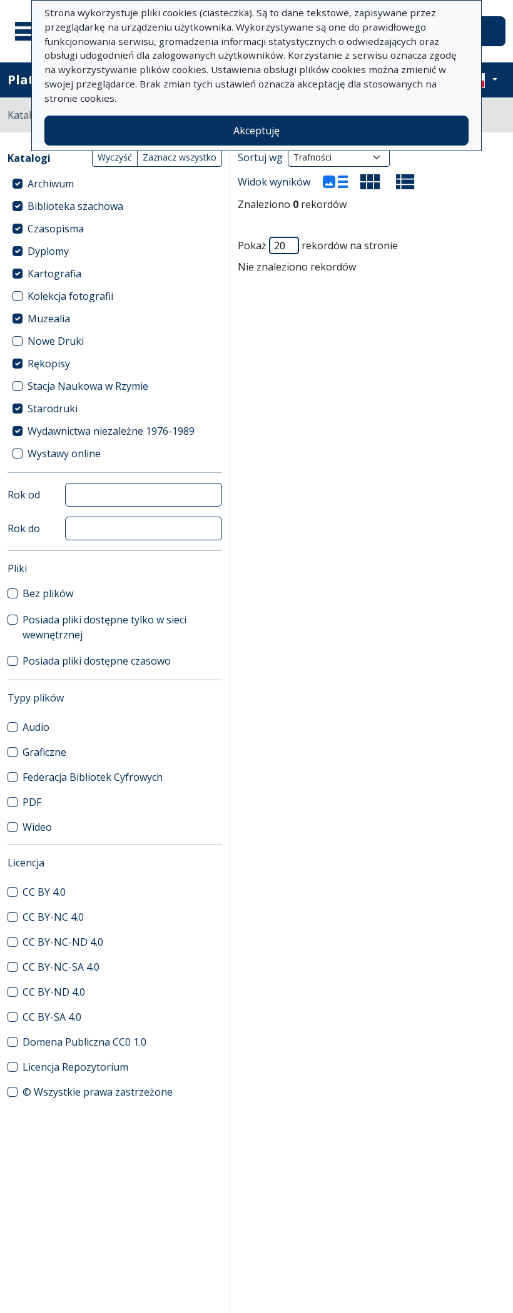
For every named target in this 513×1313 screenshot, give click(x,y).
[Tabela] (405, 182)
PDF (32, 802)
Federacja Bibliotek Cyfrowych (93, 777)
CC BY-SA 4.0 (52, 1017)
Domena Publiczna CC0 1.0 (84, 1042)
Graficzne (44, 752)
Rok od (24, 495)
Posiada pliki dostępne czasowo (97, 661)
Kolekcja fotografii (70, 296)
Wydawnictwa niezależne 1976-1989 (111, 431)
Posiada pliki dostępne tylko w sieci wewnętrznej (104, 627)
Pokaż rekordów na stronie (318, 245)
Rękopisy (49, 363)
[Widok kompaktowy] (370, 182)
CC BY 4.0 (44, 892)
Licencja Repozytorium (75, 1067)
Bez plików (48, 593)
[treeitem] (115, 183)
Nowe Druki (56, 341)
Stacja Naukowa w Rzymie (88, 386)
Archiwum (51, 184)
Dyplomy (48, 251)
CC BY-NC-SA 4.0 (61, 967)
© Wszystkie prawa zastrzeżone (98, 1092)
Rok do (24, 528)
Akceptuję (256, 130)
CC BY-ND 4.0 (54, 992)
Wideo (37, 827)
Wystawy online (64, 453)
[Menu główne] (31, 31)
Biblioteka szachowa (75, 206)
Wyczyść (115, 157)
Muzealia (49, 318)
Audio (36, 727)
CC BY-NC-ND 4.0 (63, 942)
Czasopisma (56, 228)
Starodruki (53, 408)
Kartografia (54, 273)
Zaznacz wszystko (179, 157)
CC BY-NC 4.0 (53, 917)
